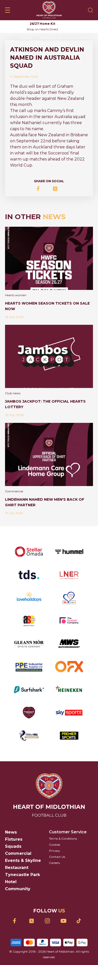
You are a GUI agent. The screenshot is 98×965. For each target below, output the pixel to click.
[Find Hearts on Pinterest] (80, 920)
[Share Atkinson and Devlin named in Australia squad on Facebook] (41, 188)
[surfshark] (29, 689)
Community (17, 888)
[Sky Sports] (69, 712)
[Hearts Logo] (49, 10)
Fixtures (13, 839)
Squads (13, 846)
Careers (54, 863)
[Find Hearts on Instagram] (49, 921)
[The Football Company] (69, 620)
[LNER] (69, 574)
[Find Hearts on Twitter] (33, 921)
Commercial (18, 853)
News (11, 832)
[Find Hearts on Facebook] (17, 921)
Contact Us (57, 857)
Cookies (54, 844)
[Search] (90, 10)
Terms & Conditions (63, 838)
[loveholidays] (29, 597)
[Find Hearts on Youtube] (65, 921)
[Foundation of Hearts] (29, 712)
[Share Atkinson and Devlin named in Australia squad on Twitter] (57, 188)
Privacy (54, 851)
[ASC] (29, 620)
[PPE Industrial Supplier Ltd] (29, 666)
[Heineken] (69, 689)
